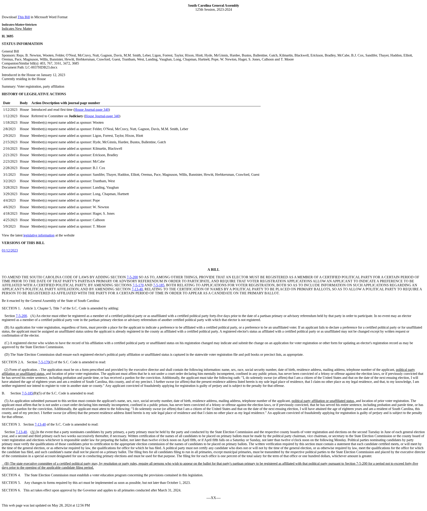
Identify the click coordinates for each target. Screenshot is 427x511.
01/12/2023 (10, 250)
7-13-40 (137, 289)
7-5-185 (158, 285)
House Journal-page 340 (92, 109)
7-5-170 (138, 285)
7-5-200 (132, 277)
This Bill (24, 17)
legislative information (38, 235)
